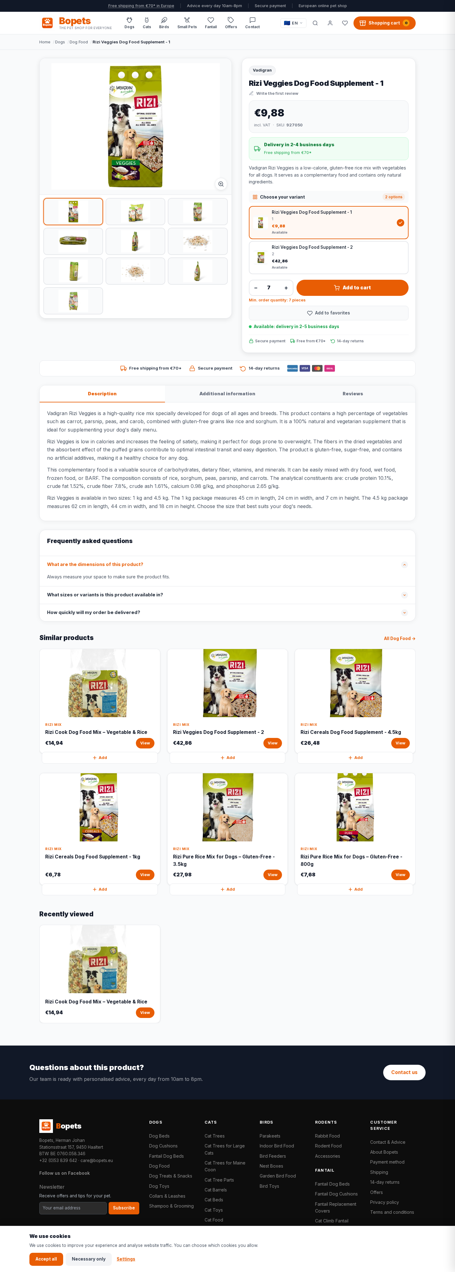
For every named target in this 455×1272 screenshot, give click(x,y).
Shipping (379, 1172)
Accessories (327, 1156)
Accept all (46, 1259)
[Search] (315, 23)
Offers (376, 1192)
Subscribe (124, 1207)
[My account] (330, 23)
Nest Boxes (271, 1166)
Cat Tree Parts (219, 1179)
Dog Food (79, 41)
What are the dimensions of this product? (95, 564)
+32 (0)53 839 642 (58, 1160)
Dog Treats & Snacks (170, 1175)
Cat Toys (214, 1210)
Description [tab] (102, 393)
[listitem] (73, 211)
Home (44, 41)
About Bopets (384, 1152)
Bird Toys (269, 1186)
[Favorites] (345, 23)
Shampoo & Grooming (171, 1205)
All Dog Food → (400, 638)
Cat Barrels (216, 1189)
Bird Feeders (273, 1156)
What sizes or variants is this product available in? (105, 595)
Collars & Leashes (167, 1196)
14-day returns (385, 1182)
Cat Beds (214, 1199)
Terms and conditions (392, 1212)
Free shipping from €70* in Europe (141, 5)
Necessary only (89, 1259)
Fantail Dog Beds (166, 1156)
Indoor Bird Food (277, 1145)
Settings (126, 1259)
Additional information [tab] (227, 393)
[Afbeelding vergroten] (221, 184)
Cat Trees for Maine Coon (225, 1166)
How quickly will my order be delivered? (93, 612)
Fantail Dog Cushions (336, 1193)
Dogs (60, 41)
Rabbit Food (327, 1135)
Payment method (387, 1162)
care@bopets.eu (96, 1160)
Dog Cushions (163, 1145)
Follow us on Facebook (64, 1173)
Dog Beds (159, 1135)
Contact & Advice (387, 1142)
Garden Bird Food (278, 1175)
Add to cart (357, 288)
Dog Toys (159, 1186)
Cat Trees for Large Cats (225, 1149)
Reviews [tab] (353, 393)
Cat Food (214, 1219)
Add (103, 757)
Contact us (404, 1072)
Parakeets (270, 1135)
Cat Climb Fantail (332, 1220)
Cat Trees (215, 1135)
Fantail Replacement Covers (335, 1207)
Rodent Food (328, 1145)
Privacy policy (384, 1202)
